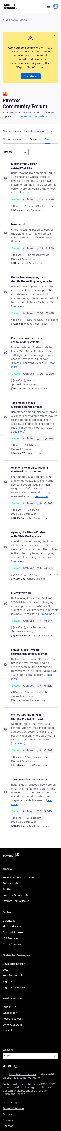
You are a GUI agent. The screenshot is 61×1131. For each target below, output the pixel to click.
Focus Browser (12, 944)
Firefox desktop (13, 926)
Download (9, 920)
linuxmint (40, 131)
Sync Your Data (12, 1024)
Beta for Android (13, 975)
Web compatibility (37, 692)
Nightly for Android (15, 987)
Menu (48, 6)
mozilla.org (10, 1102)
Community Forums (16, 19)
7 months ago (35, 263)
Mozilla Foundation (29, 1077)
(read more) (22, 192)
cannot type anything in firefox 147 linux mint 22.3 (27, 716)
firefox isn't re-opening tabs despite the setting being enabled (32, 279)
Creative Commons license (25, 1092)
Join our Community (16, 895)
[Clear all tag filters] (51, 131)
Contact (8, 1126)
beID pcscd (18, 224)
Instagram (15, 1066)
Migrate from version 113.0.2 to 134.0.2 (24, 165)
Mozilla (11, 856)
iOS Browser (10, 938)
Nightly (7, 981)
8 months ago (41, 518)
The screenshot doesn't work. (29, 779)
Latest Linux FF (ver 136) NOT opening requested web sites (29, 651)
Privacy (7, 1114)
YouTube (9, 1066)
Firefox (18, 206)
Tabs (29, 319)
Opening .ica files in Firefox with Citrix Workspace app (28, 534)
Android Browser (13, 932)
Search (41, 6)
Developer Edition (14, 963)
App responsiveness (38, 255)
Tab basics (33, 445)
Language (8, 1049)
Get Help (8, 1030)
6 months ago (41, 826)
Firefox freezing (21, 593)
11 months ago (39, 388)
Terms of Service (13, 1108)
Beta (5, 969)
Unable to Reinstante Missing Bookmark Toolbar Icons (29, 469)
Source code (10, 883)
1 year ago (36, 210)
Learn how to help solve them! (29, 116)
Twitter (7, 889)
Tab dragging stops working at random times (26, 404)
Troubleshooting (36, 627)
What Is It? (10, 1012)
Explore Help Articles (16, 901)
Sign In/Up (9, 1007)
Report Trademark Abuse (18, 877)
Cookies (8, 1120)
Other (30, 574)
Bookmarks (33, 510)
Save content (34, 818)
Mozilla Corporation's (22, 1074)
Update (31, 206)
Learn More (31, 76)
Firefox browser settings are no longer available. (26, 340)
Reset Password (13, 1018)
